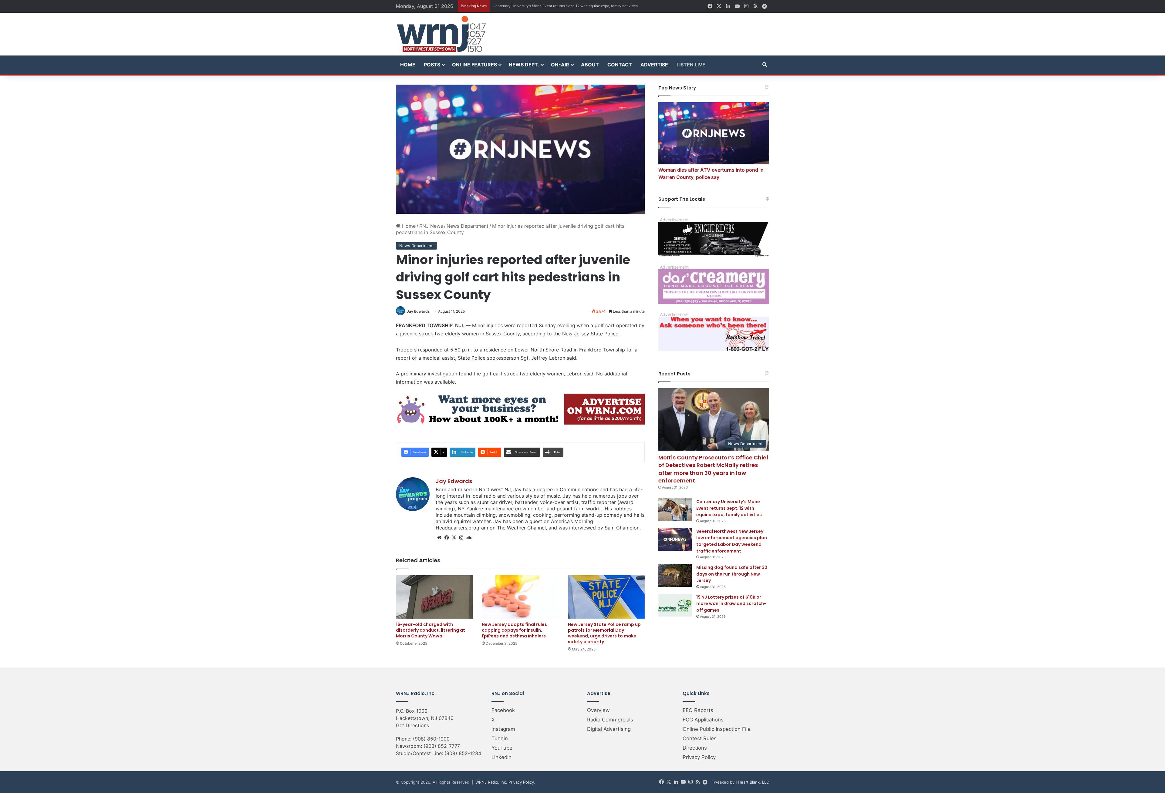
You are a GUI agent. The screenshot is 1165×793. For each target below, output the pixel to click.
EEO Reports (698, 710)
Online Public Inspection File (717, 729)
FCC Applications (703, 720)
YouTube (501, 748)
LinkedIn (501, 757)
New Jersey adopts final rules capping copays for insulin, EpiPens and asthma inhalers (514, 630)
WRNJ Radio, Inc (490, 782)
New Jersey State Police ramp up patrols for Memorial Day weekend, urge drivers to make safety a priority (604, 633)
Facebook (503, 710)
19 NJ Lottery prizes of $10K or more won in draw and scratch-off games (731, 603)
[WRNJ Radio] (441, 34)
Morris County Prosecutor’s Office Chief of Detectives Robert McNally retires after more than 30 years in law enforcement (713, 469)
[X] (454, 537)
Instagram (503, 729)
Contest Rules (700, 738)
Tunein (499, 738)
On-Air (560, 65)
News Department (467, 226)
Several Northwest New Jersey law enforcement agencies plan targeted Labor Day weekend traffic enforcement (731, 541)
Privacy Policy (699, 757)
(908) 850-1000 (431, 739)
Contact (619, 65)
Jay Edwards (418, 311)
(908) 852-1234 (462, 753)
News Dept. (524, 65)
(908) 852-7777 (442, 746)
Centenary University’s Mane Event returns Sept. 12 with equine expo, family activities (729, 508)
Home (407, 65)
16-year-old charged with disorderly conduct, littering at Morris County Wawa (430, 630)
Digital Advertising (609, 729)
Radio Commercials (610, 720)
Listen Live (691, 65)
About (590, 65)
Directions (695, 748)
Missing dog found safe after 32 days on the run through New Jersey (731, 573)
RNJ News (431, 226)
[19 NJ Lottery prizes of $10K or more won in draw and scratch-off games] (675, 605)
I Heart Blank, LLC (752, 782)
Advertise (654, 65)
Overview (598, 710)
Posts (432, 65)
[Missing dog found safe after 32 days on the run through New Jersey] (675, 575)
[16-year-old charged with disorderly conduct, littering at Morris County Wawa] (434, 597)
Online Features (474, 65)
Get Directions (412, 725)
